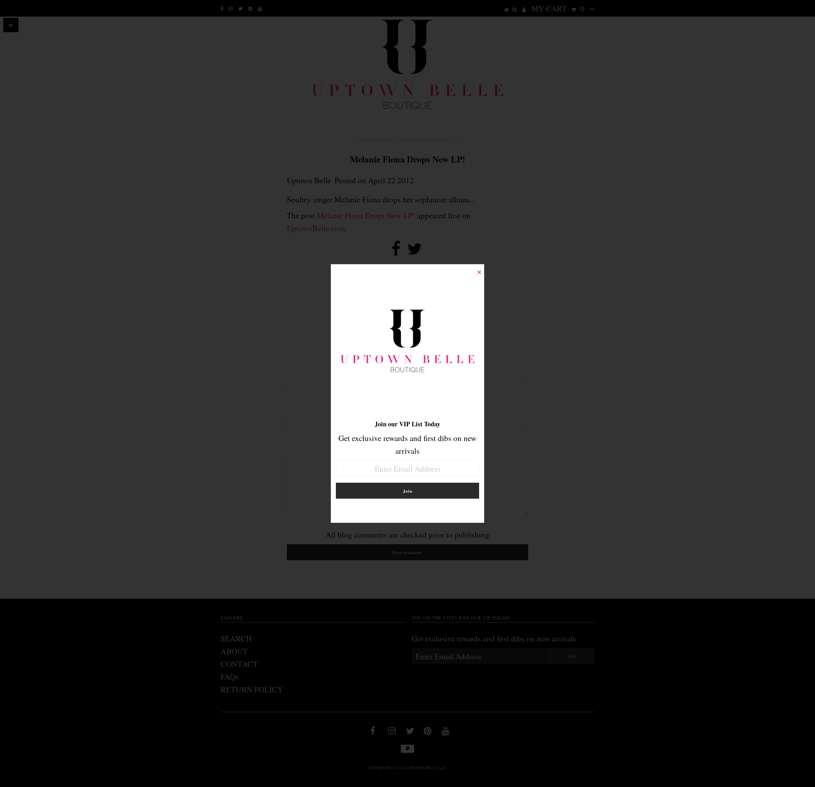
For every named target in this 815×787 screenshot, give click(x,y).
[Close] (479, 269)
